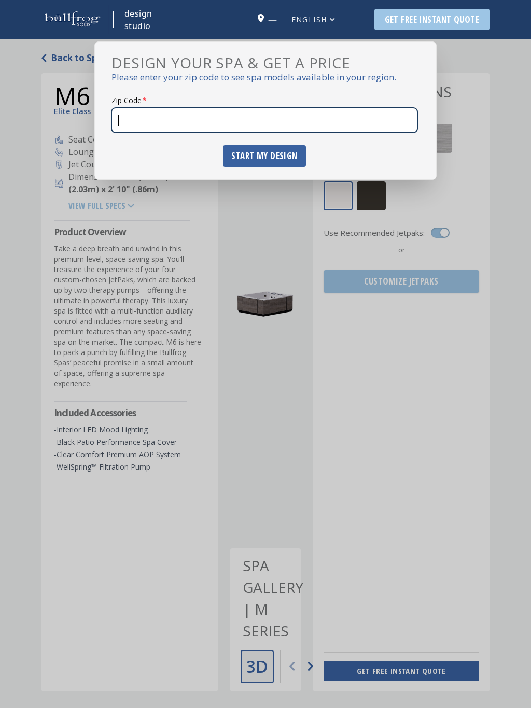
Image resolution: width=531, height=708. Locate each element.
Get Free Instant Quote (432, 19)
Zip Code (129, 100)
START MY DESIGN (264, 156)
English (309, 19)
